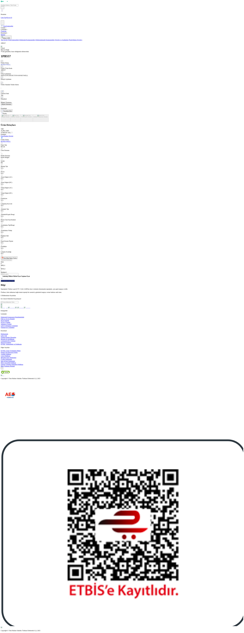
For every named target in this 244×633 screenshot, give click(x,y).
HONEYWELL (6, 141)
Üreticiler (3, 31)
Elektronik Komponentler (28, 40)
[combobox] (2, 368)
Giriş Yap (3, 17)
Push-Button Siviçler (75, 40)
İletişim (3, 34)
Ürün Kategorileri (14, 40)
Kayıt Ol (9, 17)
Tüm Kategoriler (8, 26)
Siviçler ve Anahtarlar (62, 40)
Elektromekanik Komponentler (45, 40)
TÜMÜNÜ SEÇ (6, 132)
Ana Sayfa (4, 40)
